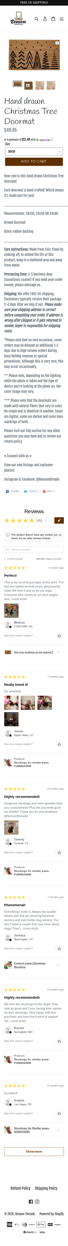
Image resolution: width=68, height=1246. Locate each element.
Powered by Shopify (51, 1214)
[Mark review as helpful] (59, 636)
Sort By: (40, 559)
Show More (19, 599)
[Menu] (61, 18)
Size (7, 144)
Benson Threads (25, 1214)
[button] (34, 140)
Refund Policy (20, 1188)
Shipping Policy (46, 1188)
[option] (17, 85)
